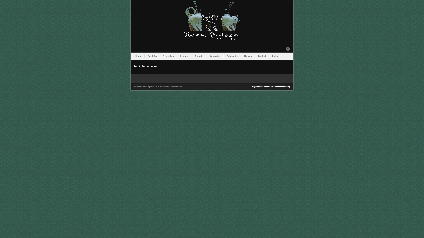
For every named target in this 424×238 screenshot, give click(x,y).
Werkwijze (215, 56)
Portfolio (152, 56)
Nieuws (248, 56)
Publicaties (232, 56)
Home (138, 56)
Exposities (168, 56)
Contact (262, 56)
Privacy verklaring (282, 86)
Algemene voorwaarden (262, 86)
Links (275, 56)
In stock (184, 56)
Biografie (199, 56)
